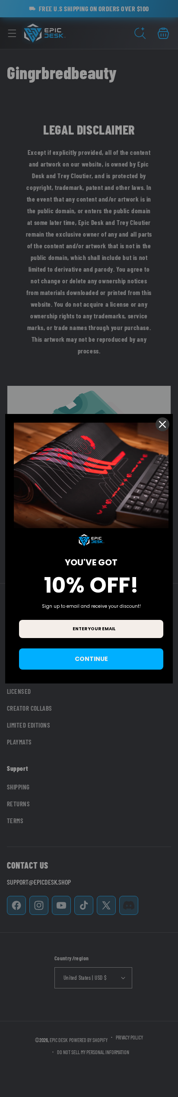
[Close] (162, 424)
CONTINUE (91, 658)
